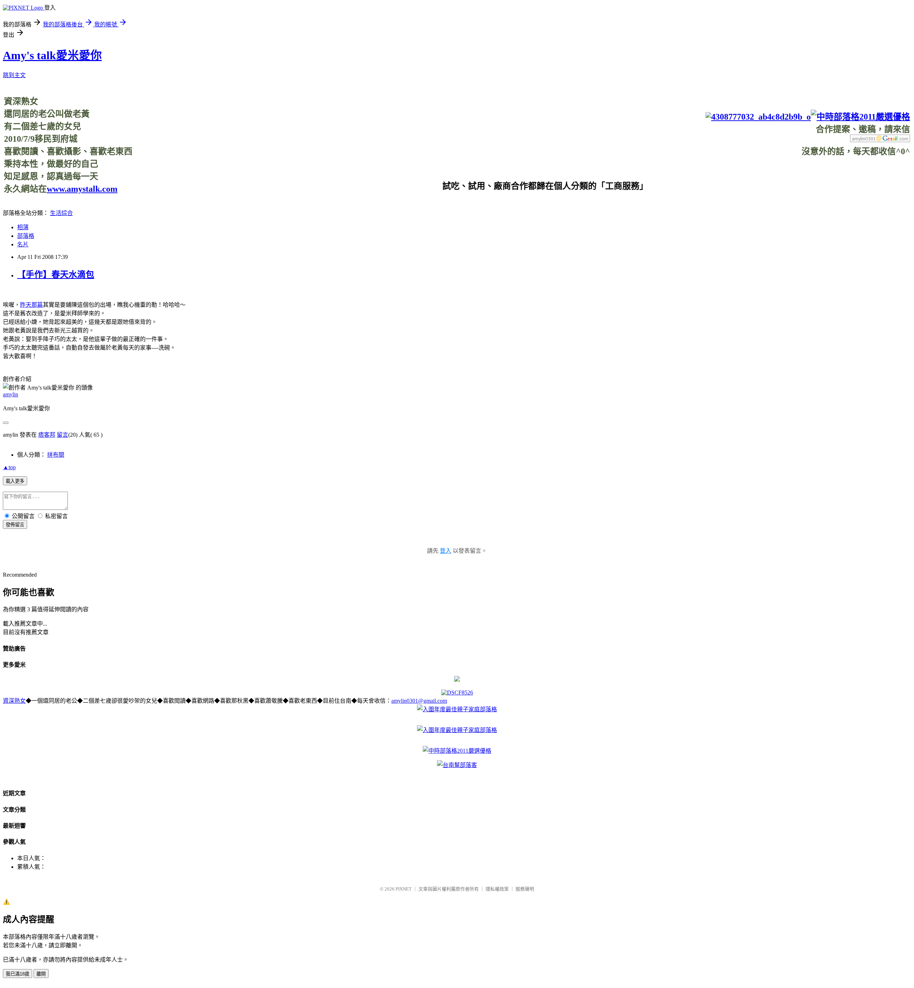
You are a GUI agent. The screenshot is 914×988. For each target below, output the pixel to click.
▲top (9, 467)
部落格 (25, 236)
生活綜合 (61, 213)
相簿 (23, 227)
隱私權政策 (497, 889)
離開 (41, 974)
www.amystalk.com (82, 189)
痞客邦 (46, 435)
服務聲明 (525, 889)
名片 (23, 244)
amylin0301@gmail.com (419, 701)
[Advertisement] (780, 173)
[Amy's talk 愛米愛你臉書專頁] (758, 116)
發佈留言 (15, 524)
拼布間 (55, 455)
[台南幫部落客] (457, 765)
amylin (10, 394)
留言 (62, 435)
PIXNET (404, 889)
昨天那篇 (31, 305)
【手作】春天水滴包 (55, 274)
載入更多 (15, 481)
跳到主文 (14, 75)
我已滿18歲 (17, 974)
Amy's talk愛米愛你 (52, 55)
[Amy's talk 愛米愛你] (457, 680)
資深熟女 (14, 701)
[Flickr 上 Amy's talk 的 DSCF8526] (457, 692)
